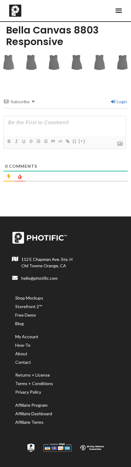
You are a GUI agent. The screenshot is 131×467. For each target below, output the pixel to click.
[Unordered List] (45, 141)
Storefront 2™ (28, 306)
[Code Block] (60, 141)
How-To (22, 345)
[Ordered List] (38, 141)
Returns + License (32, 374)
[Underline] (23, 141)
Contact (23, 362)
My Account (26, 336)
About (21, 353)
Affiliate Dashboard (33, 413)
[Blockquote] (52, 141)
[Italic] (16, 141)
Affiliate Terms (29, 422)
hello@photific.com (39, 278)
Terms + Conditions (34, 383)
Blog (19, 323)
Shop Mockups (29, 297)
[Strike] (30, 141)
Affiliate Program (31, 405)
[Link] (67, 141)
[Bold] (8, 141)
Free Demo (25, 315)
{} (75, 141)
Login (121, 101)
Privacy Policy (28, 392)
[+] (82, 141)
